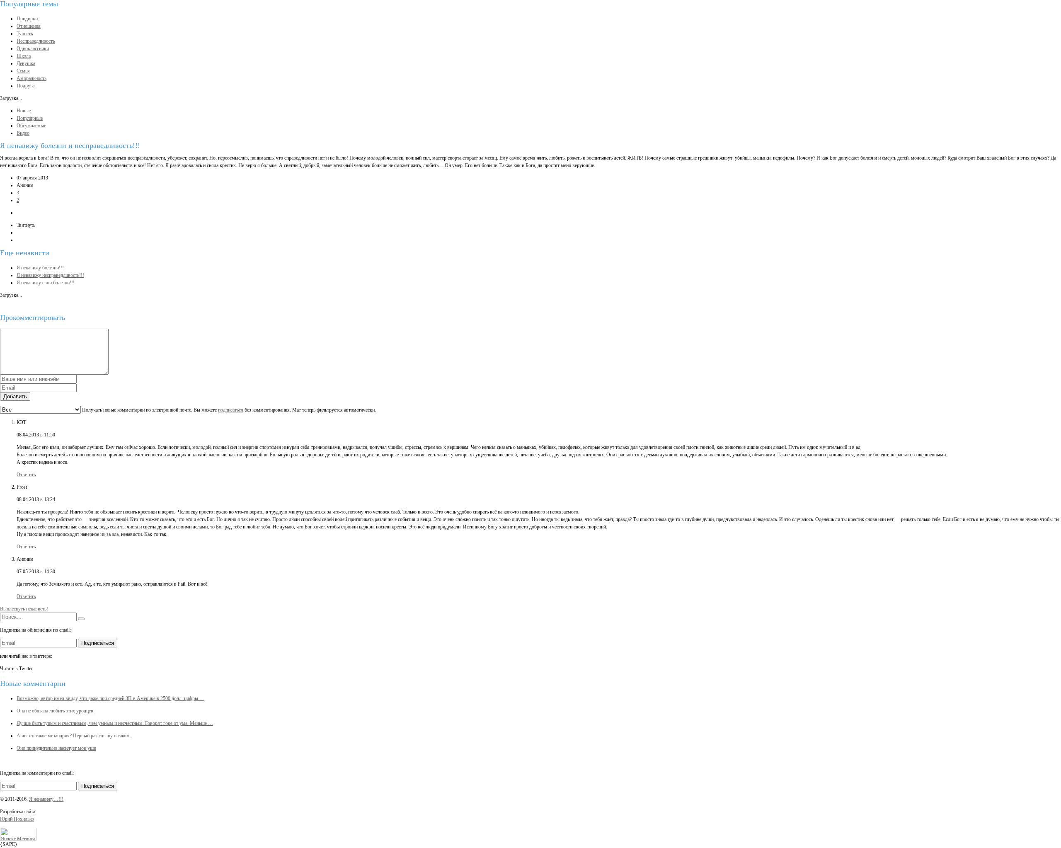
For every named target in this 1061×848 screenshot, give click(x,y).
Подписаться (97, 643)
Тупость (25, 33)
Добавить (15, 396)
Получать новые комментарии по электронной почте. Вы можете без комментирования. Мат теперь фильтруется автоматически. (228, 410)
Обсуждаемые (31, 125)
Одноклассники (33, 48)
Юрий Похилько (17, 819)
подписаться (230, 410)
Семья (23, 71)
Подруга (25, 86)
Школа (24, 56)
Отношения (29, 26)
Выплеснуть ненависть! (24, 609)
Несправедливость (36, 41)
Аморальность (31, 78)
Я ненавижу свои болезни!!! (46, 283)
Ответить (26, 474)
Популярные (30, 118)
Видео (23, 133)
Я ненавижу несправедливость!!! (50, 275)
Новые (24, 111)
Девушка (26, 63)
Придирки (27, 19)
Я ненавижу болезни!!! (40, 268)
